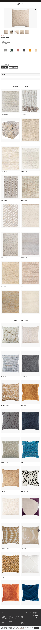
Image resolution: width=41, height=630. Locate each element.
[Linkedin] (36, 617)
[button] (4, 611)
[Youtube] (33, 617)
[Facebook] (36, 615)
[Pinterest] (38, 615)
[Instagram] (33, 615)
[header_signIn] (39, 3)
